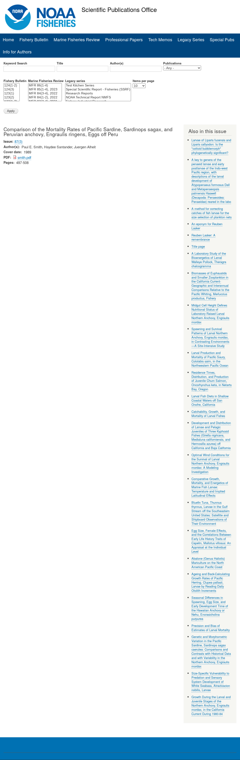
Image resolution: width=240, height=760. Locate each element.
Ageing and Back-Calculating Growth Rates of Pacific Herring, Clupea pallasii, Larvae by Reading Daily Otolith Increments (210, 582)
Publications (172, 63)
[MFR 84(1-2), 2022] (45, 97)
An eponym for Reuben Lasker (206, 226)
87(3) (18, 141)
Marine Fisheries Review (77, 39)
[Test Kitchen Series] (98, 85)
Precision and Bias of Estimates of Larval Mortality (210, 627)
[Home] (40, 17)
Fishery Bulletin (33, 39)
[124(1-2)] (11, 85)
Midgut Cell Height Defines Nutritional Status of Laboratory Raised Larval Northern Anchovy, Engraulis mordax (210, 313)
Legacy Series (191, 39)
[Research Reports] (98, 93)
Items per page (143, 81)
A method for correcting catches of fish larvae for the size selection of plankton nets (211, 212)
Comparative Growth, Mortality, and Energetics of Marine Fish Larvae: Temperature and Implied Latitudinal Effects (209, 487)
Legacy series (75, 81)
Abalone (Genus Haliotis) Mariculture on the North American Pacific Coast (208, 562)
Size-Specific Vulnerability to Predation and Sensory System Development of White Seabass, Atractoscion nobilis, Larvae (210, 681)
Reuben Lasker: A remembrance (203, 237)
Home (8, 39)
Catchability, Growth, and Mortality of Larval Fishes (208, 413)
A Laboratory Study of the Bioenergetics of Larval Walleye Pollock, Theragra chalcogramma (208, 259)
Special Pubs (222, 39)
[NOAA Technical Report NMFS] (98, 97)
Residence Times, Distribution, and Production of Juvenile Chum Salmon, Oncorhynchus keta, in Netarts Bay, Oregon (211, 380)
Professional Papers (124, 39)
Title (60, 63)
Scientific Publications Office (119, 9)
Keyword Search (15, 63)
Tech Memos (160, 39)
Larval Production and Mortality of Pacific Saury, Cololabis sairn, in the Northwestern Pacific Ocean (209, 359)
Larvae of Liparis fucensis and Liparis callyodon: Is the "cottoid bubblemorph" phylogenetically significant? (211, 146)
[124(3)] (11, 89)
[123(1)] (11, 93)
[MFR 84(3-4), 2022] (45, 93)
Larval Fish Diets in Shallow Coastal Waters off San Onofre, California (210, 400)
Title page (198, 246)
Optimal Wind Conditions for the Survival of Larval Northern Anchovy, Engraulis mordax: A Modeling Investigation (210, 463)
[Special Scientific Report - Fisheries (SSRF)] (98, 89)
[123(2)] (11, 97)
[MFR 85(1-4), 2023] (45, 89)
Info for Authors (17, 52)
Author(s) (116, 63)
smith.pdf (24, 157)
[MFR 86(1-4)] (45, 85)
